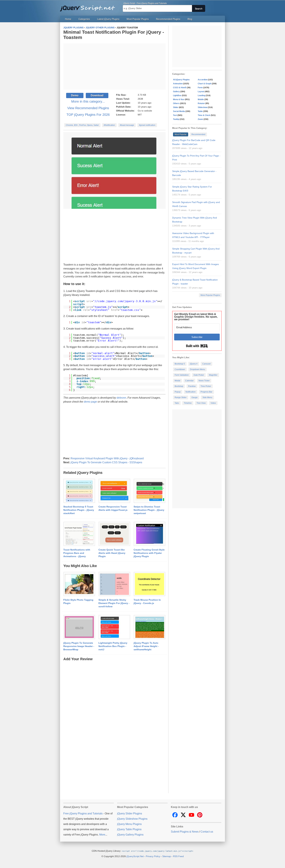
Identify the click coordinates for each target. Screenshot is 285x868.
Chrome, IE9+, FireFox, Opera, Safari (82, 125)
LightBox (177, 95)
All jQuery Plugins (181, 80)
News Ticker (204, 380)
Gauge (194, 397)
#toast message (127, 125)
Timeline (188, 403)
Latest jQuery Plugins (108, 19)
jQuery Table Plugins (129, 829)
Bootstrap (179, 386)
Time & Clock (204, 115)
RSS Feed (178, 856)
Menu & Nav (178, 99)
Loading (201, 95)
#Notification (109, 125)
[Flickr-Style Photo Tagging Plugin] (79, 584)
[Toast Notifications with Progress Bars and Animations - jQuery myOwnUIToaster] (79, 534)
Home (68, 19)
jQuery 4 (193, 364)
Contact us (207, 831)
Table (200, 111)
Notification (191, 392)
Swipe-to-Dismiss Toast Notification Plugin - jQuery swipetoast (149, 510)
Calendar (189, 380)
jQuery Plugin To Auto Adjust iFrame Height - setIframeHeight (146, 646)
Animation (178, 83)
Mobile (201, 99)
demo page (90, 401)
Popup (178, 392)
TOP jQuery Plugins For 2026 (88, 114)
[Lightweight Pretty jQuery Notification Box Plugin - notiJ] (114, 627)
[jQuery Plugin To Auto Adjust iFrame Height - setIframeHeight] (149, 627)
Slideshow (202, 107)
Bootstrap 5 (180, 364)
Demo (75, 95)
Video (213, 403)
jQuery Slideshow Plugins (132, 818)
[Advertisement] (114, 66)
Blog (190, 19)
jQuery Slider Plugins (129, 813)
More (102, 834)
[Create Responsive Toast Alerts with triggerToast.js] (114, 491)
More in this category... (88, 101)
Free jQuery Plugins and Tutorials (89, 7)
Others (176, 103)
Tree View (201, 403)
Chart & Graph (204, 83)
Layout (201, 91)
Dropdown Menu (197, 369)
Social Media (179, 111)
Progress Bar (206, 392)
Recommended (198, 134)
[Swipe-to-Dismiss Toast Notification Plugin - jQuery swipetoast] (149, 491)
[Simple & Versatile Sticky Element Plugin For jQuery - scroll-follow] (114, 584)
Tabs (177, 403)
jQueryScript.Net (135, 856)
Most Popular (181, 134)
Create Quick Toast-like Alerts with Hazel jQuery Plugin (111, 553)
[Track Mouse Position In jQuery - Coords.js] (149, 584)
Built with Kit (197, 346)
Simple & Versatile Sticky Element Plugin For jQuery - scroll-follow (113, 603)
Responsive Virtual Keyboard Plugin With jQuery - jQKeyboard (107, 458)
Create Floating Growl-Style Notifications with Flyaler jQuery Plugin (149, 553)
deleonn (121, 397)
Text (175, 115)
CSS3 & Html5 (179, 87)
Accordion (202, 80)
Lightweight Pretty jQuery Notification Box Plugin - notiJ (112, 646)
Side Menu (207, 397)
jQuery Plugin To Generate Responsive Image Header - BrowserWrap (78, 646)
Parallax (192, 386)
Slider (175, 107)
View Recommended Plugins (88, 108)
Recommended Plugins (168, 19)
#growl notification (147, 125)
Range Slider (181, 397)
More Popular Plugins (210, 295)
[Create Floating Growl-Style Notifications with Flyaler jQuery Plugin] (149, 534)
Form (200, 87)
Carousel (206, 364)
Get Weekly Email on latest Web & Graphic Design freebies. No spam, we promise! (196, 317)
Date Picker (199, 375)
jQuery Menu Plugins (129, 824)
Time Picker (206, 386)
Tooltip (176, 119)
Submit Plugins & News (185, 831)
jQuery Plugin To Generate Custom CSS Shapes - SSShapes (106, 462)
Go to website (145, 110)
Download (97, 95)
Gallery (176, 91)
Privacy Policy (153, 856)
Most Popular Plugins (138, 19)
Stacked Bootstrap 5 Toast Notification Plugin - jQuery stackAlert (78, 510)
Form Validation (182, 375)
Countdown (180, 369)
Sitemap (166, 856)
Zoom (200, 119)
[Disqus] (114, 703)
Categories (84, 19)
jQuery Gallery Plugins (130, 834)
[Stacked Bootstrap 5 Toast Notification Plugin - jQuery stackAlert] (79, 491)
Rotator (201, 103)
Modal (177, 380)
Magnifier (213, 375)
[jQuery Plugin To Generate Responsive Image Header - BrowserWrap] (79, 627)
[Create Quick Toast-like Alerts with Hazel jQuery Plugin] (114, 534)
